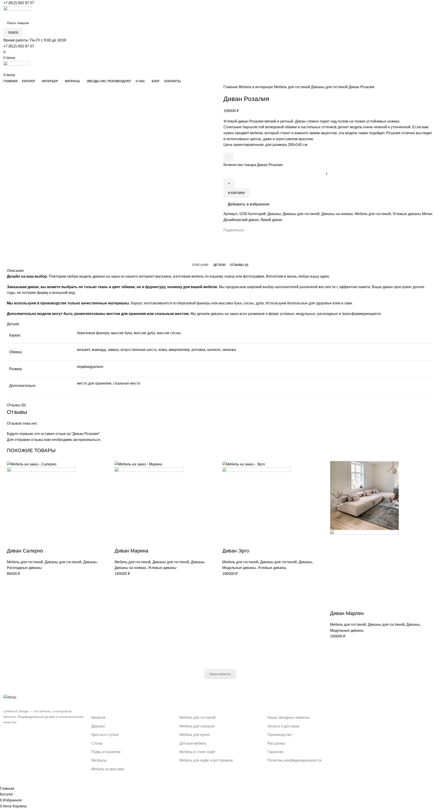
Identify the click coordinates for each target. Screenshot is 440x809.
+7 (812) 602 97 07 (18, 3)
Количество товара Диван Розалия (253, 165)
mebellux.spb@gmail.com (387, 736)
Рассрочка (276, 743)
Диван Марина (131, 551)
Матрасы (99, 760)
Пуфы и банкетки (106, 752)
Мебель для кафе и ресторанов (206, 760)
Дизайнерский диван (241, 220)
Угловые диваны (407, 214)
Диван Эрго (235, 551)
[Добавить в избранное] (37, 541)
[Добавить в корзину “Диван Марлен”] (335, 604)
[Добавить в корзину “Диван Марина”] (120, 541)
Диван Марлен (347, 613)
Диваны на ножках (337, 214)
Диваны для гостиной (330, 87)
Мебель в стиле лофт (197, 752)
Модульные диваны (239, 568)
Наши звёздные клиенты (288, 717)
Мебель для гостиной (292, 87)
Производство (279, 735)
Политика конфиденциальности (294, 760)
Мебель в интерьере (256, 87)
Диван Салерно (25, 551)
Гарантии (275, 752)
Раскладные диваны (24, 568)
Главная (231, 87)
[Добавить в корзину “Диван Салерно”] (12, 541)
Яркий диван (271, 220)
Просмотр (25, 541)
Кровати (98, 717)
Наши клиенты (220, 674)
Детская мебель (192, 743)
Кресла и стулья (105, 735)
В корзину (236, 193)
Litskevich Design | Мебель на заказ (46, 782)
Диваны (274, 214)
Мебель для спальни (196, 726)
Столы (97, 743)
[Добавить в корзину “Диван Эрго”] (228, 541)
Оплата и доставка (283, 726)
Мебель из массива (107, 769)
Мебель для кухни (194, 735)
